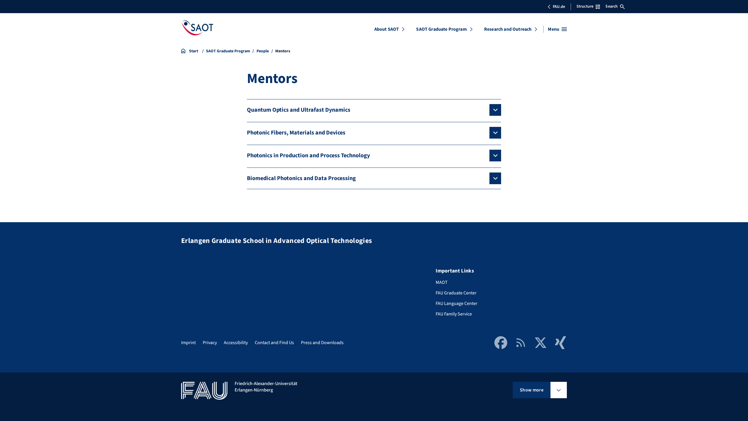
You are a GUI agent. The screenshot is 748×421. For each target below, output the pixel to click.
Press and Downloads (322, 342)
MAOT (442, 282)
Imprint (188, 342)
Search (611, 6)
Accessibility (236, 342)
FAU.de (559, 7)
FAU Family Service (454, 314)
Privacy (210, 342)
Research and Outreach (507, 29)
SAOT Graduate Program (441, 29)
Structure (584, 6)
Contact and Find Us (274, 342)
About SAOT (386, 29)
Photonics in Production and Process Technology (308, 155)
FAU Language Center (456, 303)
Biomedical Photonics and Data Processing (301, 178)
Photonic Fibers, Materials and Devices (296, 133)
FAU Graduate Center (456, 293)
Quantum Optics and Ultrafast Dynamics (298, 110)
